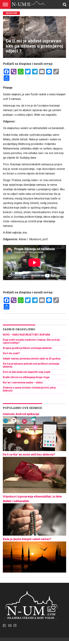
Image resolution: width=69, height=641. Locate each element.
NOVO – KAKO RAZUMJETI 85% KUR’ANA (26, 334)
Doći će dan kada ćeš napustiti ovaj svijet (26, 372)
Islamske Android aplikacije (21, 414)
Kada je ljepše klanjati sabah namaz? (27, 539)
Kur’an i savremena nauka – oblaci (23, 382)
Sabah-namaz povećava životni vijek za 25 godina (32, 358)
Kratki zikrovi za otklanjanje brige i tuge (26, 377)
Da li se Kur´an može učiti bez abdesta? (29, 454)
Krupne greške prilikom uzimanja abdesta (27, 348)
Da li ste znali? (11, 353)
